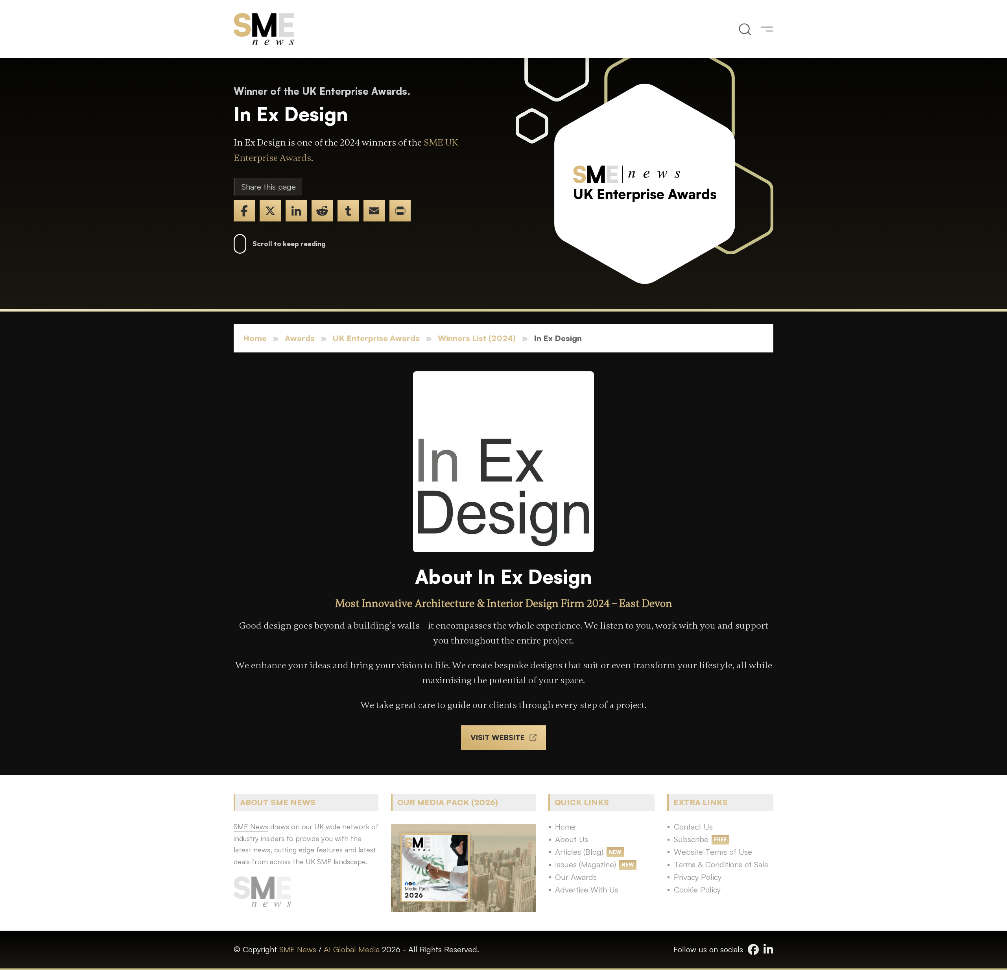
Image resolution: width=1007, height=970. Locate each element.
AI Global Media (352, 949)
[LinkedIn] (296, 210)
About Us (571, 839)
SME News (297, 949)
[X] (270, 210)
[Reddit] (322, 210)
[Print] (400, 210)
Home (255, 338)
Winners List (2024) (477, 338)
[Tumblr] (348, 210)
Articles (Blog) (579, 852)
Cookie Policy (697, 889)
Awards (300, 338)
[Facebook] (244, 210)
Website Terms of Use (713, 852)
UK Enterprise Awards (376, 338)
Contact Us (693, 827)
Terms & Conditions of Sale (721, 864)
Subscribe (691, 839)
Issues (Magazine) (585, 864)
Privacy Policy (697, 877)
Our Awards (576, 877)
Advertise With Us (586, 889)
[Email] (374, 210)
